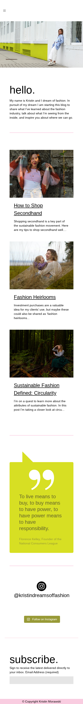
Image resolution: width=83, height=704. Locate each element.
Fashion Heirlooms (35, 297)
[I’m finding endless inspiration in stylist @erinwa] (25, 609)
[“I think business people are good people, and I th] (47, 609)
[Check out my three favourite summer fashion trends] (35, 609)
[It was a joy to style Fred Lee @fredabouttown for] (68, 609)
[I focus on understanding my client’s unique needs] (58, 609)
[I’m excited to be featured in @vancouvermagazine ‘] (14, 609)
